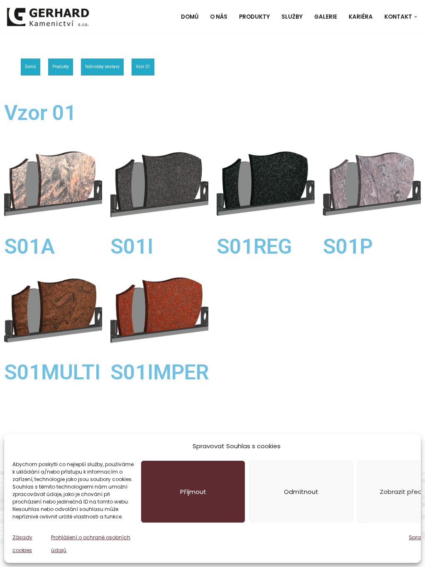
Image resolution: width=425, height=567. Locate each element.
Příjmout (193, 491)
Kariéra (361, 17)
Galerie (325, 17)
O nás (218, 17)
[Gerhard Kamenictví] (47, 16)
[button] (415, 16)
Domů (189, 17)
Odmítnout (301, 491)
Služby (292, 17)
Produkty (254, 17)
